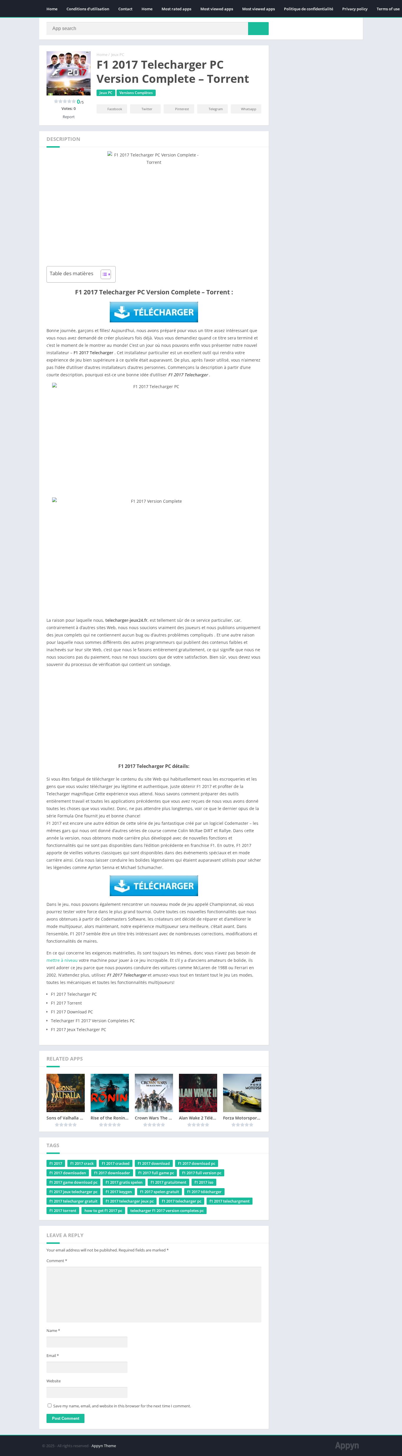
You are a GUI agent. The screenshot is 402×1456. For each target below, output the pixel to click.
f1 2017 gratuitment (168, 1182)
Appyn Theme (104, 1445)
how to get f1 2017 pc (103, 1210)
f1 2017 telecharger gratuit (73, 1201)
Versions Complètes (136, 92)
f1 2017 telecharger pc (181, 1201)
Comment (56, 1260)
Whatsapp (248, 109)
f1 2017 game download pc (73, 1182)
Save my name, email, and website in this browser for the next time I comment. (122, 1406)
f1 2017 (55, 1163)
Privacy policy (355, 8)
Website (53, 1381)
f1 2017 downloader (112, 1172)
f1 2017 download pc (196, 1163)
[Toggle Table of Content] (102, 274)
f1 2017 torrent (62, 1210)
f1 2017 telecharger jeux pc (130, 1201)
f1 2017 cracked (115, 1163)
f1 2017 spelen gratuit (159, 1191)
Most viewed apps (216, 8)
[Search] (258, 28)
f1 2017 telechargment (230, 1201)
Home (51, 8)
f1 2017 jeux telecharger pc (73, 1191)
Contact (125, 8)
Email (52, 1355)
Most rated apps (176, 8)
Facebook (114, 109)
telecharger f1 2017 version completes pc (167, 1210)
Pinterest (182, 109)
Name (53, 1330)
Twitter (147, 109)
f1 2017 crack (82, 1163)
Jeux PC (117, 54)
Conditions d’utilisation (88, 8)
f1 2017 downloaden (67, 1172)
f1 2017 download (154, 1163)
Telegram (216, 109)
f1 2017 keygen (119, 1191)
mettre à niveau (62, 960)
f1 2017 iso (204, 1182)
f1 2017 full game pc (156, 1172)
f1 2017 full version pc (201, 1172)
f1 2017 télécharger (204, 1191)
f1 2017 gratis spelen (124, 1182)
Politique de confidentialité (308, 8)
